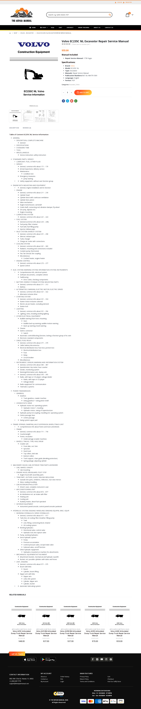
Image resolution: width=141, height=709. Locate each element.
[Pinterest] (111, 659)
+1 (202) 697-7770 (15, 681)
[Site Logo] (21, 14)
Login (62, 681)
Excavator (72, 85)
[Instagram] (106, 659)
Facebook (63, 101)
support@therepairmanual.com (19, 683)
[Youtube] (102, 659)
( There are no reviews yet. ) (81, 44)
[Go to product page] (21, 616)
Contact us (44, 679)
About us (44, 677)
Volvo (73, 66)
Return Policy (84, 679)
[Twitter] (97, 659)
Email (71, 101)
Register (129, 2)
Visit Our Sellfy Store (114, 681)
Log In (119, 2)
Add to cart (84, 92)
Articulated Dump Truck (19, 629)
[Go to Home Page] (10, 33)
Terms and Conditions (87, 681)
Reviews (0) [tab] (27, 128)
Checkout (111, 679)
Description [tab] (14, 128)
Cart (109, 677)
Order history (64, 677)
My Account (44, 681)
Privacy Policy (84, 677)
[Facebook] (93, 659)
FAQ (61, 679)
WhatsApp (76, 101)
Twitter (67, 101)
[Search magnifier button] (109, 14)
